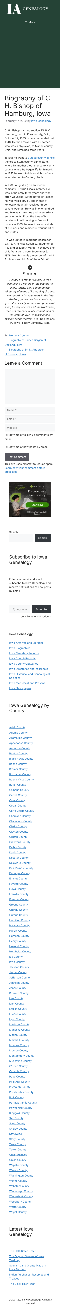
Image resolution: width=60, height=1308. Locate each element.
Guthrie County (18, 915)
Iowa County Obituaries (23, 663)
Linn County (16, 1003)
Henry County (17, 941)
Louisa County (18, 1008)
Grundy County (18, 909)
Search (13, 532)
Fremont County (19, 335)
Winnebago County (21, 1191)
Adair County (17, 727)
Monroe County (18, 1050)
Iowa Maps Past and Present (27, 683)
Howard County (19, 946)
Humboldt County (20, 951)
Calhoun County (19, 789)
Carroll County (18, 795)
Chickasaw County (20, 821)
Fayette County (18, 883)
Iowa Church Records (22, 658)
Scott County (17, 1123)
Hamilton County (19, 920)
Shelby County (18, 1128)
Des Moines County (21, 868)
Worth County (17, 1206)
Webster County (19, 1186)
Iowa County (17, 961)
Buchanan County (20, 774)
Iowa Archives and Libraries (26, 642)
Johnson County (19, 982)
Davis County (17, 852)
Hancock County (19, 925)
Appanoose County (21, 743)
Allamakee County (20, 737)
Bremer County (18, 769)
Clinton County (18, 836)
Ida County (16, 956)
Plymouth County (19, 1087)
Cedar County (17, 805)
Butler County (17, 784)
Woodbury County (20, 1201)
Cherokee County (20, 816)
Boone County (18, 763)
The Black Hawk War (22, 1283)
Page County (17, 1076)
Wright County (18, 1212)
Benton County (18, 753)
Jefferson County (19, 977)
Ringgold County (19, 1113)
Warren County (18, 1170)
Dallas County (17, 847)
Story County (17, 1139)
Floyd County (17, 888)
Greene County (18, 904)
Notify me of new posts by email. (27, 446)
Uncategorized (18, 1154)
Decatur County (18, 857)
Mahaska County (19, 1029)
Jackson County (19, 967)
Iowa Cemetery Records (24, 653)
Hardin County (18, 930)
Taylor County (17, 1149)
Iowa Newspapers (20, 688)
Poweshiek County (20, 1107)
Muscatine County (20, 1060)
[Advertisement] (30, 58)
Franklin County (18, 894)
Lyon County (17, 1019)
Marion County (18, 1034)
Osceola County (19, 1071)
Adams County (18, 732)
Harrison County (19, 935)
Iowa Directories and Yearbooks (28, 668)
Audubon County (19, 748)
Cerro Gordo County (21, 810)
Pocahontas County (21, 1092)
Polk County (16, 1097)
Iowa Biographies (19, 648)
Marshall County (19, 1040)
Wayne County (18, 1180)
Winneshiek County (21, 1196)
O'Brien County (18, 1066)
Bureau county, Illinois (41, 157)
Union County (17, 1159)
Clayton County (18, 831)
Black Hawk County (21, 758)
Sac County (16, 1118)
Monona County (19, 1045)
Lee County (16, 998)
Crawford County (19, 842)
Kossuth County (19, 993)
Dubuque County (19, 873)
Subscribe (41, 609)
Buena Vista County (21, 779)
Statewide (15, 1133)
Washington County (21, 1175)
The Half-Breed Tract (22, 1251)
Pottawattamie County (23, 1102)
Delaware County (19, 862)
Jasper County (18, 972)
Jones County (17, 988)
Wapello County (18, 1165)
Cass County (17, 800)
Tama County (17, 1144)
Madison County (19, 1024)
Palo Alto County (19, 1081)
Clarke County (18, 826)
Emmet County (18, 878)
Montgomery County (21, 1055)
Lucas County (17, 1014)
